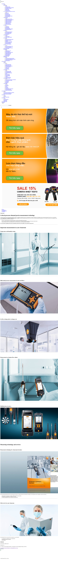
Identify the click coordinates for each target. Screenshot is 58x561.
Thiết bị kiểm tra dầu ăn (8, 37)
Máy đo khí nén (7, 60)
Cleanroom (3, 211)
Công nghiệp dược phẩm (8, 80)
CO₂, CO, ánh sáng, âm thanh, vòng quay (9, 11)
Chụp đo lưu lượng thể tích (9, 47)
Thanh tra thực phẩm (8, 71)
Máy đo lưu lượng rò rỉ (8, 42)
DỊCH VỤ (3, 94)
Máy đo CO (7, 13)
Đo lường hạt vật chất (8, 8)
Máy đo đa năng (7, 16)
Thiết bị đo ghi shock (8, 24)
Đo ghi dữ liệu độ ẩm (8, 33)
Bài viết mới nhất (6, 99)
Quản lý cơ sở (7, 67)
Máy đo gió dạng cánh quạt (9, 46)
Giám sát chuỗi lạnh (8, 77)
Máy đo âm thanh (7, 15)
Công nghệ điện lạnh (8, 64)
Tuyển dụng (5, 100)
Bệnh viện (6, 82)
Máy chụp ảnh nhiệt (6, 48)
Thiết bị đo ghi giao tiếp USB (9, 19)
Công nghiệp (5, 83)
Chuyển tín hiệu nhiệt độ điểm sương (10, 59)
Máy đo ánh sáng (7, 14)
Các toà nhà (7, 68)
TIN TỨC (3, 97)
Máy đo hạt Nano (7, 10)
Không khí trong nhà (8, 65)
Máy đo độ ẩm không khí (8, 31)
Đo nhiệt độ (5, 49)
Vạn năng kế (7, 26)
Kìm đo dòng (7, 27)
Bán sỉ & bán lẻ (7, 74)
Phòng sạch (7, 85)
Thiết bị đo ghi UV (8, 23)
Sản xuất (6, 87)
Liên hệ (5, 96)
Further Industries (4, 210)
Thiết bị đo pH (7, 36)
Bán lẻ (6, 73)
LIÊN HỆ (3, 102)
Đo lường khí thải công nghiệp (9, 7)
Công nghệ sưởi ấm (8, 66)
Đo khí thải (5, 5)
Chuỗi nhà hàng (7, 75)
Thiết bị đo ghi (6, 17)
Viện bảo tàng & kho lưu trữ (9, 88)
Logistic (6, 76)
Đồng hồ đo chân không (8, 41)
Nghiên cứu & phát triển (8, 90)
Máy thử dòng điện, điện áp (9, 28)
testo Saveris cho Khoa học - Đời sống (10, 79)
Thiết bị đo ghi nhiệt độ (8, 20)
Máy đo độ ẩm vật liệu (8, 32)
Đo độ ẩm (5, 30)
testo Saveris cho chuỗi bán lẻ (8, 93)
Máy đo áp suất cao (8, 43)
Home (3, 209)
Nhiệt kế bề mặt (7, 51)
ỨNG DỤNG (4, 61)
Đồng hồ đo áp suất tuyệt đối (9, 39)
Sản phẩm (3, 3)
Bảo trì (6, 86)
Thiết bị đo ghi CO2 (8, 22)
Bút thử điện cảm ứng (8, 29)
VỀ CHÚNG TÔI (4, 101)
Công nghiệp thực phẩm (8, 72)
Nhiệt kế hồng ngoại (8, 50)
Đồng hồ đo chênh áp (8, 40)
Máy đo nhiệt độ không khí (9, 52)
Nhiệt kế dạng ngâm (8, 53)
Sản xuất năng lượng (8, 89)
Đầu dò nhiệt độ (7, 54)
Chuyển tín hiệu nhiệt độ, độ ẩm (9, 58)
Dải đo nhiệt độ (7, 55)
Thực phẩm (5, 69)
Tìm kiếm (10, 105)
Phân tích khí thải (7, 6)
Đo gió (5, 44)
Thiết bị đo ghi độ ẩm (8, 21)
